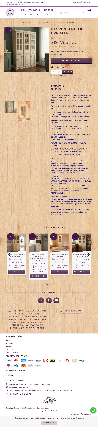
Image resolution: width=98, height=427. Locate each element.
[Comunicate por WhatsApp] (93, 410)
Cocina (43, 23)
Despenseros (51, 23)
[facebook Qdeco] (49, 300)
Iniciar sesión (87, 2)
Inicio (23, 10)
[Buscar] (61, 12)
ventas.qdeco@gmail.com (15, 4)
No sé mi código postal (59, 76)
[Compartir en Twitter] (56, 89)
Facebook (28, 15)
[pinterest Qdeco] (56, 300)
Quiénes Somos (43, 15)
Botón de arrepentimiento (60, 411)
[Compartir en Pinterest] (60, 89)
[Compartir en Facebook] (52, 89)
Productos (34, 10)
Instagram (48, 10)
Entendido (49, 423)
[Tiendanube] (81, 415)
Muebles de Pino (34, 23)
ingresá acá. (45, 411)
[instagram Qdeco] (41, 300)
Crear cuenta (77, 2)
